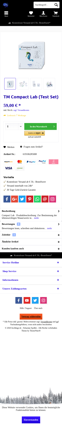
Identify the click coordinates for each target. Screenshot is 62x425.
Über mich (38, 308)
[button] (34, 134)
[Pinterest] (29, 199)
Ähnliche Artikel (10, 241)
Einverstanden (31, 420)
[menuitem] (6, 14)
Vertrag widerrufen (31, 316)
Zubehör (8, 235)
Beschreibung (8, 211)
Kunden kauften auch (13, 248)
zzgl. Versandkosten (21, 110)
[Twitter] (22, 199)
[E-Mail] (44, 199)
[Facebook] (6, 199)
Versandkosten (46, 322)
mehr (36, 218)
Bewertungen (8, 224)
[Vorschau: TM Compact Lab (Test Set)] (10, 83)
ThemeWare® (35, 331)
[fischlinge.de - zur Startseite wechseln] (15, 5)
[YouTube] (27, 300)
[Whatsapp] (37, 199)
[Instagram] (52, 199)
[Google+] (14, 199)
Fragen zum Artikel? (33, 147)
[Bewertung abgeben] (31, 101)
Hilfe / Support (26, 308)
